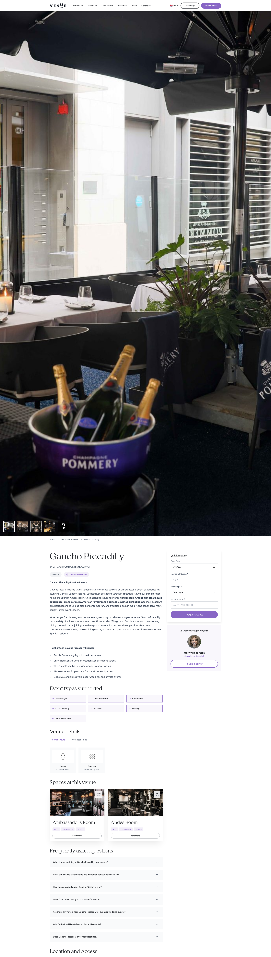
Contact (144, 6)
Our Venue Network (69, 539)
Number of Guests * (179, 574)
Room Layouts (58, 739)
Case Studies (107, 5)
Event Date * (176, 561)
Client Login (190, 5)
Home (52, 539)
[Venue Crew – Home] (58, 5)
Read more (77, 836)
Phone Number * (178, 599)
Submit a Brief (211, 5)
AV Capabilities (79, 739)
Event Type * (176, 587)
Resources (122, 5)
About (134, 5)
